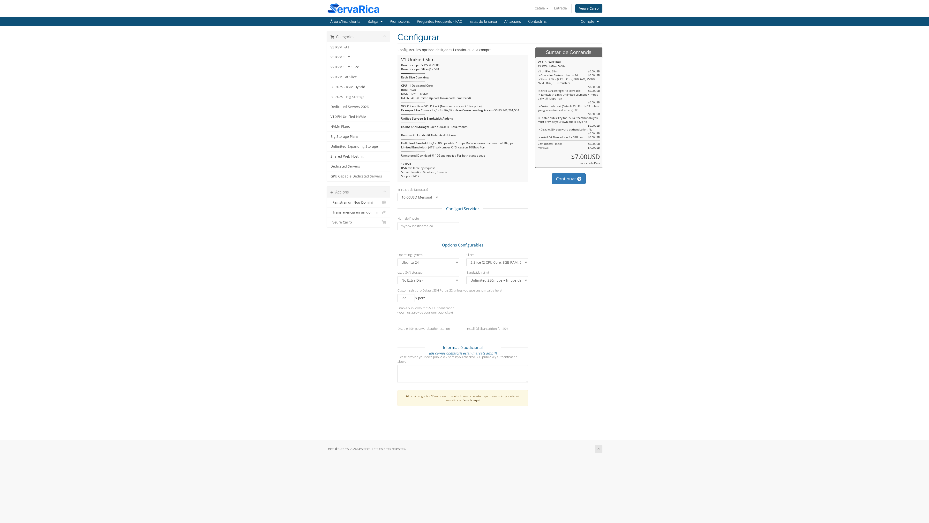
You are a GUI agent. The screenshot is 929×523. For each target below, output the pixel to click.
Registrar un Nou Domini (351, 202)
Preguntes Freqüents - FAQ (439, 21)
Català (540, 8)
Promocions (400, 21)
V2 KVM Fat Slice (343, 77)
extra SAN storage (409, 272)
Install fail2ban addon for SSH (487, 328)
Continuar (566, 179)
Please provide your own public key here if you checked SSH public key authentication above (457, 359)
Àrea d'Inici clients (345, 21)
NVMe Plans (340, 126)
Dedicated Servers (345, 166)
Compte (588, 21)
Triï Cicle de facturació (412, 189)
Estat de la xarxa (483, 21)
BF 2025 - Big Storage (347, 97)
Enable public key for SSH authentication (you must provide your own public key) (425, 310)
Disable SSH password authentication (423, 328)
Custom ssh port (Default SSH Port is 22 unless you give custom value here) (449, 290)
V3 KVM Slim (340, 57)
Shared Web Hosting (347, 156)
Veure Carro (589, 8)
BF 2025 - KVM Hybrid (347, 87)
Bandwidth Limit (477, 272)
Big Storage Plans (344, 136)
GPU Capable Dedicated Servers (356, 176)
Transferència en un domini (354, 212)
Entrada (560, 8)
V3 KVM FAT (339, 47)
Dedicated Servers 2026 (349, 107)
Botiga (373, 21)
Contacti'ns (537, 21)
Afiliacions (512, 21)
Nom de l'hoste (408, 218)
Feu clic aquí (471, 400)
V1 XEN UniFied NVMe (348, 117)
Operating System (409, 255)
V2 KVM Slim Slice (344, 67)
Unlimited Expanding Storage (354, 146)
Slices (470, 255)
